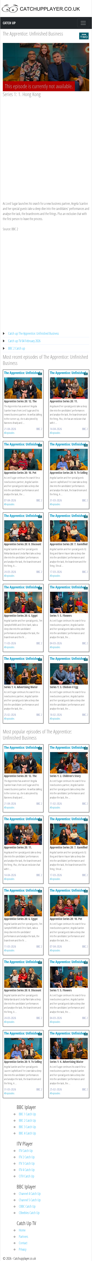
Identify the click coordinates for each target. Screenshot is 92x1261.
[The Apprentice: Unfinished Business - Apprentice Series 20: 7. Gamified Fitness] (69, 530)
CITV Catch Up (26, 1176)
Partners (23, 1236)
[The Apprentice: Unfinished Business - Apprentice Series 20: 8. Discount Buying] (23, 530)
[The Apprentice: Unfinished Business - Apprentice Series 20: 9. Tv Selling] (69, 459)
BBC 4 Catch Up (27, 1133)
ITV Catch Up (26, 1150)
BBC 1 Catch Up (27, 1114)
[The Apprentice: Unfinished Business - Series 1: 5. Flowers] (69, 602)
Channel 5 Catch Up (30, 1200)
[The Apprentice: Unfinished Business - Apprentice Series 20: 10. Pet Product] (23, 459)
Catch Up (9, 23)
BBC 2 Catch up (16, 348)
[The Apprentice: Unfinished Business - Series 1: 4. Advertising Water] (23, 673)
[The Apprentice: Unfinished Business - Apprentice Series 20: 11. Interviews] (69, 387)
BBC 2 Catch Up (27, 1120)
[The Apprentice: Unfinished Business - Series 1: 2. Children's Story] (69, 762)
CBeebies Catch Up (29, 1212)
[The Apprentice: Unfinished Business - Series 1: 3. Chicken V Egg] (69, 673)
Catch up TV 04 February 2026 (24, 341)
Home (22, 1230)
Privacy (22, 1249)
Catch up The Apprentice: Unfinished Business (33, 333)
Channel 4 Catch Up (30, 1193)
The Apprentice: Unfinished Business (33, 33)
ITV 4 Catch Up (27, 1169)
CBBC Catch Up (27, 1206)
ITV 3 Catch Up (27, 1163)
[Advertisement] (46, 145)
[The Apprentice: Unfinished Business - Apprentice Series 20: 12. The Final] (23, 387)
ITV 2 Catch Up (27, 1157)
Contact (23, 1243)
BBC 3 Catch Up (27, 1126)
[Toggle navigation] (83, 23)
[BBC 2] (84, 35)
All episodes (9, 433)
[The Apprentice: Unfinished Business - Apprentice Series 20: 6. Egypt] (23, 602)
